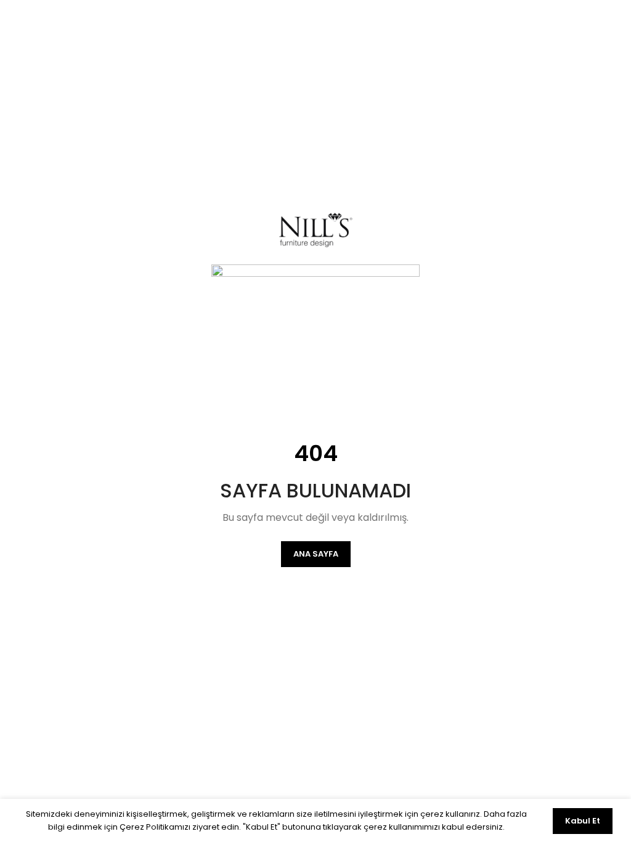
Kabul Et (582, 821)
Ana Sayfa (315, 554)
